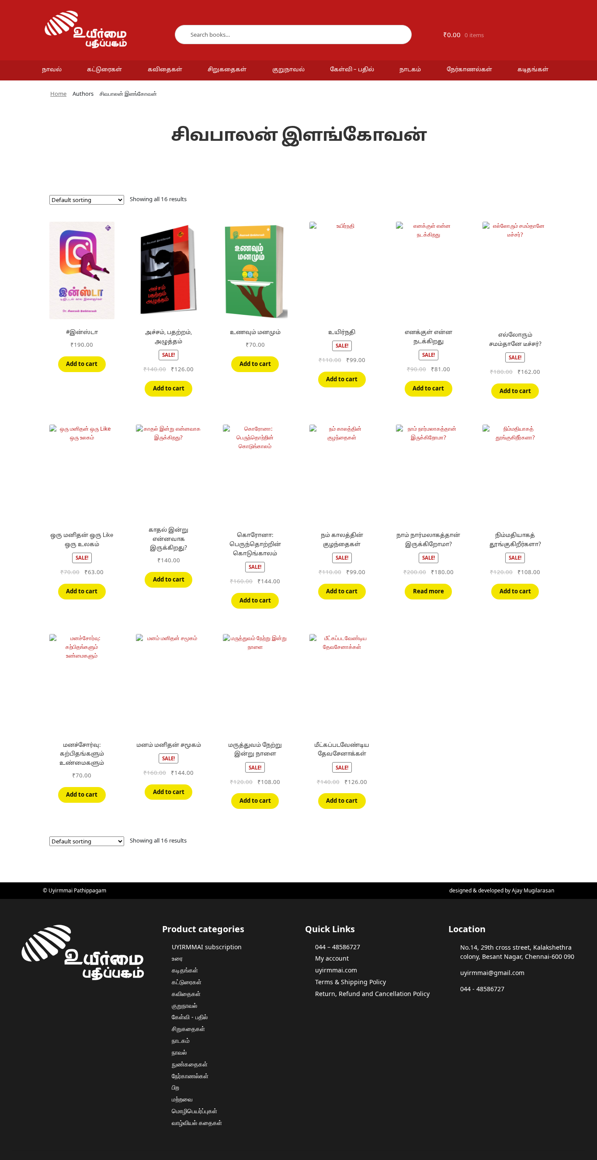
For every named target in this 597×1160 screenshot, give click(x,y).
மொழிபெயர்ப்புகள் (194, 1111)
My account (332, 958)
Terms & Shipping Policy (350, 982)
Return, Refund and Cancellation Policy (372, 993)
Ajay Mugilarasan (533, 890)
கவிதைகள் (165, 69)
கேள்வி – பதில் (352, 69)
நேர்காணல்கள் (469, 69)
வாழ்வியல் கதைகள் (197, 1122)
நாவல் (52, 69)
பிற (175, 1087)
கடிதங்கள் (532, 69)
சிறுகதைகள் (227, 69)
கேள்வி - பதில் (190, 1017)
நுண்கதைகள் (190, 1064)
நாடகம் (410, 69)
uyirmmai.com (336, 970)
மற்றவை (182, 1099)
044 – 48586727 (337, 947)
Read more (428, 591)
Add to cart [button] (81, 364)
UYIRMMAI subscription (207, 947)
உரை (177, 958)
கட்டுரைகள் (104, 69)
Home (58, 94)
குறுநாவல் (288, 69)
